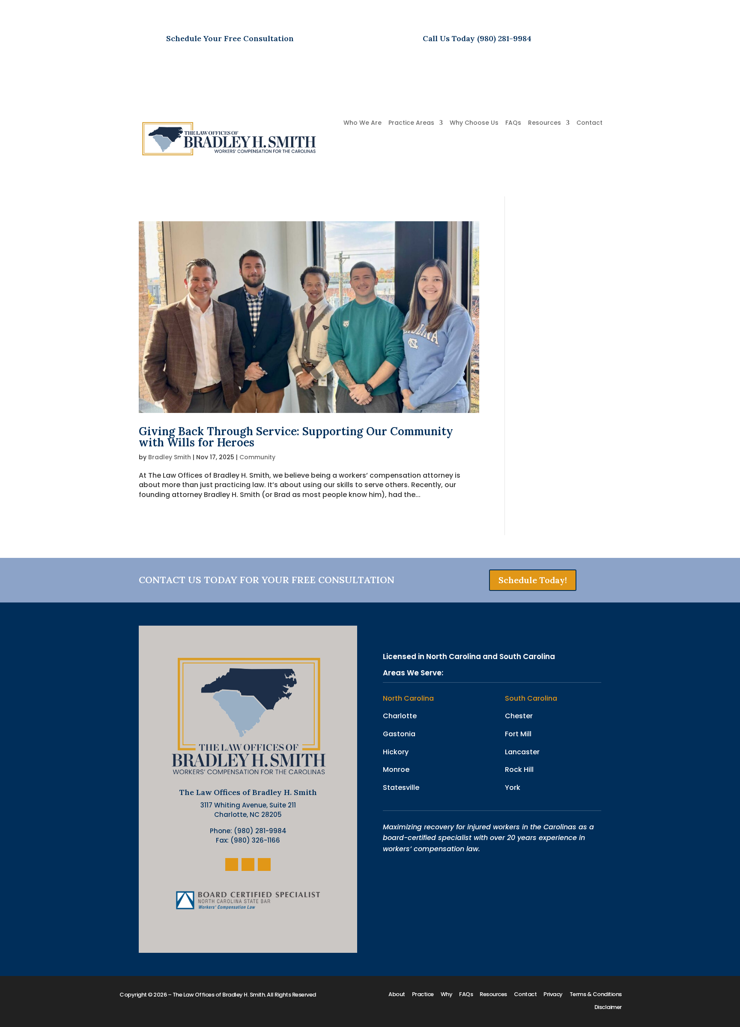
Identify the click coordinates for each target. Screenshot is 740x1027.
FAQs (513, 123)
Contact (589, 123)
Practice (423, 994)
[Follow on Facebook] (231, 864)
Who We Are (362, 123)
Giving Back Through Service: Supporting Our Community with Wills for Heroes (296, 436)
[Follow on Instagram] (248, 864)
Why (447, 994)
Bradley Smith (169, 457)
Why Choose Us (474, 123)
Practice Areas (411, 123)
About (396, 994)
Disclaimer (608, 1007)
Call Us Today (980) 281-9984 (477, 38)
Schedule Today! (532, 580)
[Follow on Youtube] (264, 864)
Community (257, 457)
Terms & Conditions (596, 994)
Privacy (553, 994)
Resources (544, 123)
